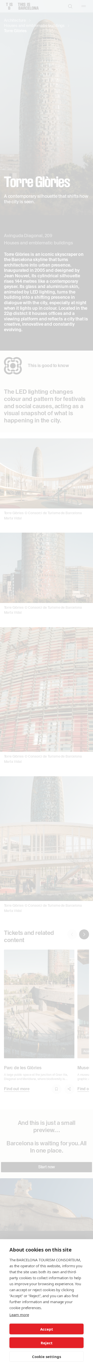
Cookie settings (46, 1356)
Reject (47, 1342)
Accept (46, 1329)
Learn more (19, 1314)
